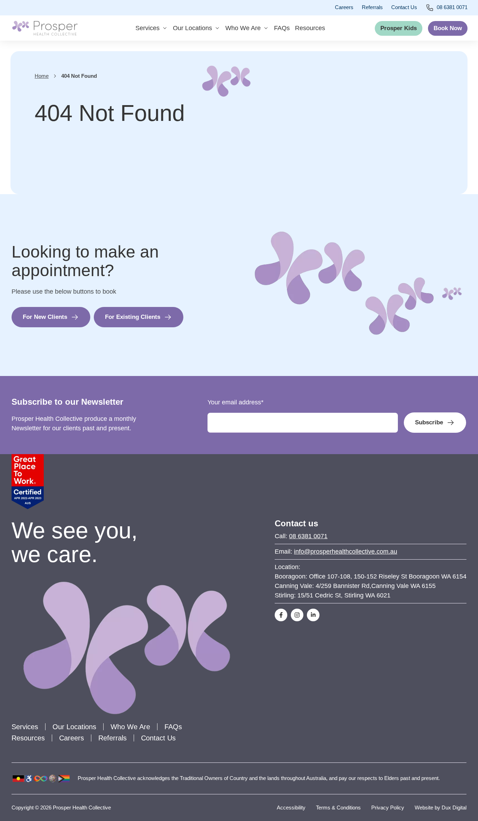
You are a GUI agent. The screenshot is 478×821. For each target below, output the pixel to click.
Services (147, 28)
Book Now (448, 28)
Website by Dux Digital (440, 807)
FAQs (282, 28)
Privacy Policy (387, 807)
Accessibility (291, 807)
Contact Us (404, 7)
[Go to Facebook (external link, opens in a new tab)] (281, 615)
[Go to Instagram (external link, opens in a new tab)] (297, 615)
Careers (344, 7)
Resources (310, 28)
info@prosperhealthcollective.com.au (345, 551)
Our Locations (192, 28)
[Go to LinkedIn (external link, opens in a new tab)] (313, 615)
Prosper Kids (398, 28)
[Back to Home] (44, 28)
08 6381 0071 (452, 7)
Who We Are (243, 28)
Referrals (372, 7)
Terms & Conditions (338, 807)
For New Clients (45, 317)
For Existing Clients (132, 317)
